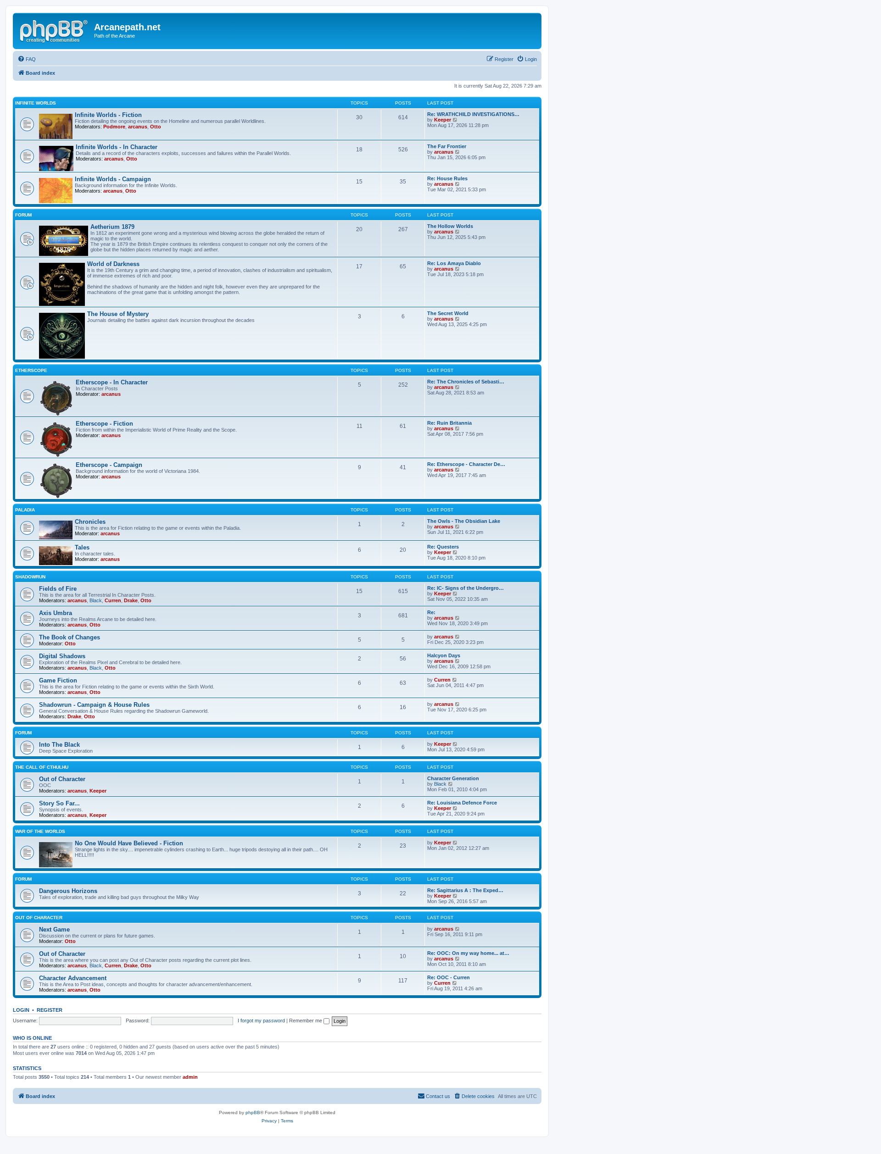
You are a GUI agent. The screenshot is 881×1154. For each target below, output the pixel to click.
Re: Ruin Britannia (449, 423)
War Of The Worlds (40, 831)
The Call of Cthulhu (41, 767)
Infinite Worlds (35, 102)
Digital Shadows (62, 656)
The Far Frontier (446, 146)
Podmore (114, 126)
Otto (155, 126)
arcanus (137, 126)
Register (49, 1010)
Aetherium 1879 (112, 226)
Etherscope (31, 370)
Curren (113, 600)
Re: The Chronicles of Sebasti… (465, 381)
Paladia (25, 509)
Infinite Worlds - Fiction (108, 114)
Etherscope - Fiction (104, 423)
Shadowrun (30, 576)
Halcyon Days (443, 655)
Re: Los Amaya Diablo (454, 263)
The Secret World (447, 313)
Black (95, 600)
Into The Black (59, 744)
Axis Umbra (55, 613)
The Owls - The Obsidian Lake (463, 521)
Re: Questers (443, 546)
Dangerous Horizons (68, 891)
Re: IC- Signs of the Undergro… (465, 588)
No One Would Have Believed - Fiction (129, 843)
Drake (131, 600)
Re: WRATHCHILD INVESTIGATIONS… (473, 114)
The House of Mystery (118, 314)
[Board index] (54, 29)
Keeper (442, 119)
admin (190, 1077)
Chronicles (90, 521)
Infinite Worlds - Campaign (113, 179)
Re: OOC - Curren (448, 977)
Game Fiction (58, 680)
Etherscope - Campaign (109, 464)
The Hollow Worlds (450, 226)
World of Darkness (113, 264)
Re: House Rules (447, 178)
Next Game (54, 929)
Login (21, 1010)
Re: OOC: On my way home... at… (468, 953)
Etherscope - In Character (112, 382)
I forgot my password (261, 1020)
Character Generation (453, 778)
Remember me (306, 1020)
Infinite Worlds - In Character (116, 147)
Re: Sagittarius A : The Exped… (465, 890)
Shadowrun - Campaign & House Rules (94, 704)
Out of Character (62, 779)
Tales (82, 547)
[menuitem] (26, 59)
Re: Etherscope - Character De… (466, 464)
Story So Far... (59, 803)
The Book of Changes (69, 637)
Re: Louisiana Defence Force (462, 802)
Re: (431, 612)
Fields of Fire (58, 588)
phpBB (252, 1112)
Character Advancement (72, 978)
